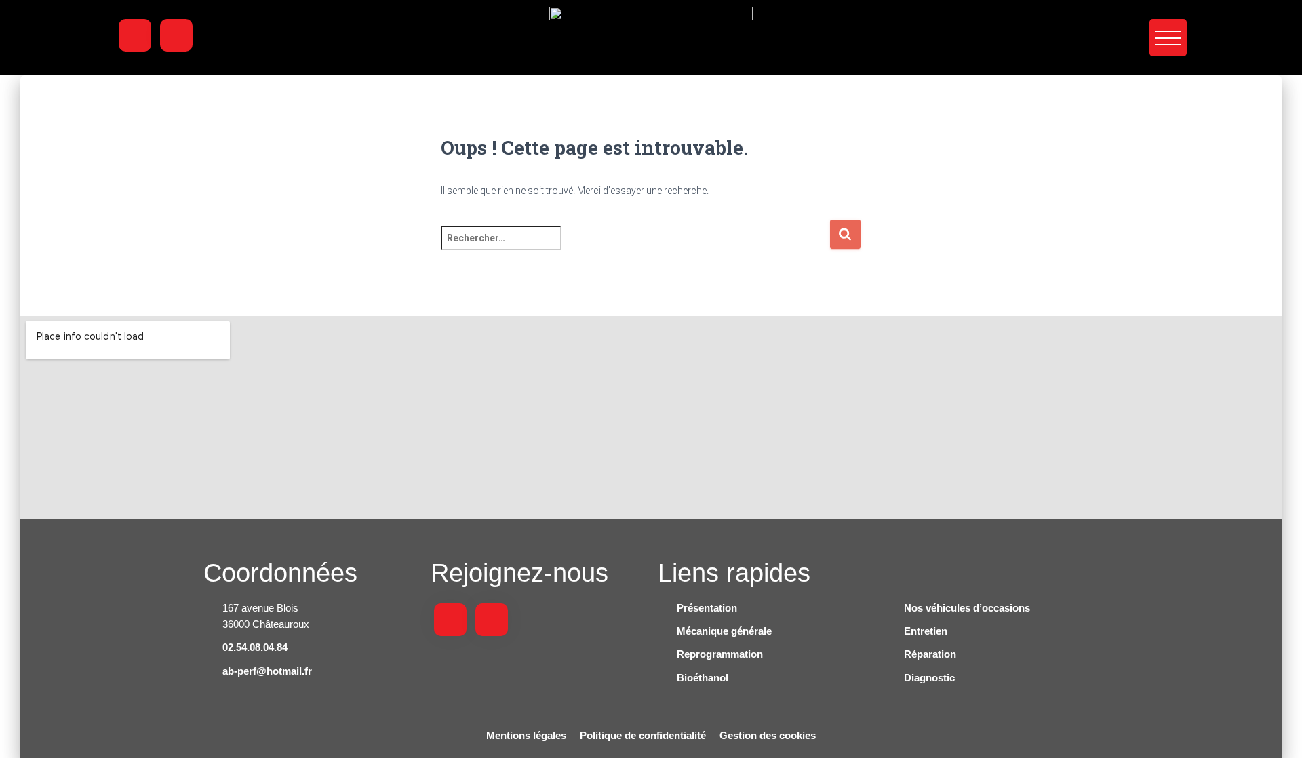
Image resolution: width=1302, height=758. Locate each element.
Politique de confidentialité (643, 735)
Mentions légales (526, 735)
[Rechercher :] (635, 247)
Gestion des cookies (767, 735)
